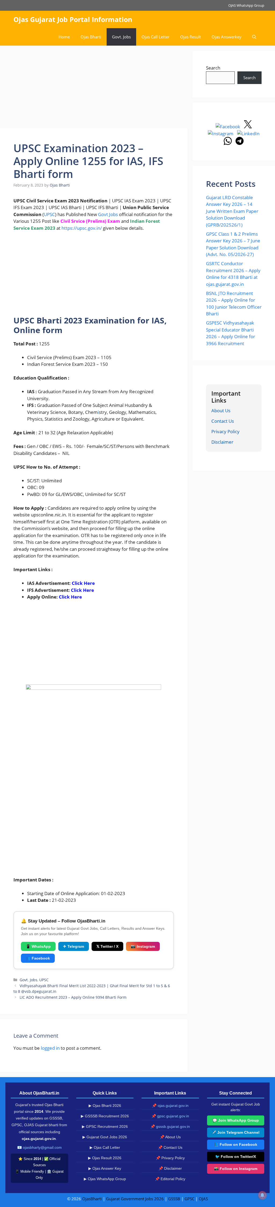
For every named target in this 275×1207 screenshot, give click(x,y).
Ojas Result (190, 36)
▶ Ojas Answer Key (104, 1168)
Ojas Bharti (91, 36)
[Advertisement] (93, 88)
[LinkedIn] (248, 133)
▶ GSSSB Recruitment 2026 (105, 1116)
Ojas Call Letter (155, 36)
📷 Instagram (143, 946)
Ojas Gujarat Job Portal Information (72, 19)
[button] (254, 37)
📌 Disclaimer (170, 1168)
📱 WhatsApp (38, 946)
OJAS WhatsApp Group (246, 5)
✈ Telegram (73, 946)
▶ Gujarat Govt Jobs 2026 (104, 1137)
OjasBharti (92, 1198)
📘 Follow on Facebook (235, 1144)
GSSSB (174, 1198)
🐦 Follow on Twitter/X (235, 1156)
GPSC (189, 1198)
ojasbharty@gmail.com (42, 1147)
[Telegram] (239, 143)
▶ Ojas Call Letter (105, 1147)
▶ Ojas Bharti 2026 (105, 1105)
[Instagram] (221, 133)
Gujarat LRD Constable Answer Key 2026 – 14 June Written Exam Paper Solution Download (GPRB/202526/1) (232, 211)
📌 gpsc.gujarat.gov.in (170, 1116)
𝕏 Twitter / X (107, 946)
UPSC (49, 214)
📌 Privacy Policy (170, 1158)
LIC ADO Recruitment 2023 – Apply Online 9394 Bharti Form (73, 997)
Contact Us (222, 421)
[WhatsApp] (228, 143)
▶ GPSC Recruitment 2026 (105, 1126)
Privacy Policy (225, 431)
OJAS (203, 1198)
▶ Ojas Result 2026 (104, 1158)
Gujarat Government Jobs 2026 (135, 1198)
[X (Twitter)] (248, 126)
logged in (50, 1048)
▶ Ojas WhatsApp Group (105, 1179)
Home (64, 36)
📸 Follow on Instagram (235, 1168)
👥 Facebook (38, 958)
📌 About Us (170, 1137)
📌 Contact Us (170, 1147)
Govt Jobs (108, 214)
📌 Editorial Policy (170, 1179)
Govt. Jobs (121, 36)
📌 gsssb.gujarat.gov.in (170, 1126)
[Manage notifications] (262, 1195)
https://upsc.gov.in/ (81, 228)
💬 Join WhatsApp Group (235, 1120)
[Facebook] (228, 126)
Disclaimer (222, 442)
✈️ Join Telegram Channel (235, 1132)
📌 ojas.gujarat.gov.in (170, 1105)
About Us (220, 410)
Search (213, 68)
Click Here (83, 583)
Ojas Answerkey (226, 36)
